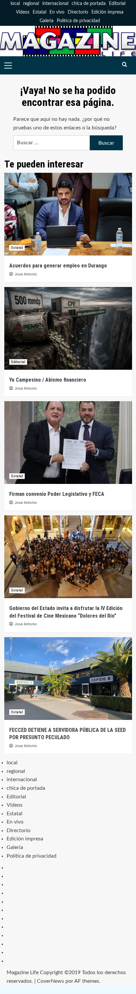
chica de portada (89, 3)
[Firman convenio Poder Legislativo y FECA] (68, 442)
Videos (22, 12)
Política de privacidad (78, 21)
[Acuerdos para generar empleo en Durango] (68, 214)
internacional (55, 3)
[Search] (124, 65)
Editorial (117, 3)
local (15, 3)
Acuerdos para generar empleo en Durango (58, 265)
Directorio (78, 12)
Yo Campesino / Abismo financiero (47, 380)
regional (31, 3)
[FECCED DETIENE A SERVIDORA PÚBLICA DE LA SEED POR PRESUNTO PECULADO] (68, 678)
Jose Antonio (26, 274)
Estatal (39, 12)
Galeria (46, 21)
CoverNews (50, 981)
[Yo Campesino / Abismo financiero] (68, 328)
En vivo (57, 12)
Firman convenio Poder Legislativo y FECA (56, 494)
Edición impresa (107, 12)
